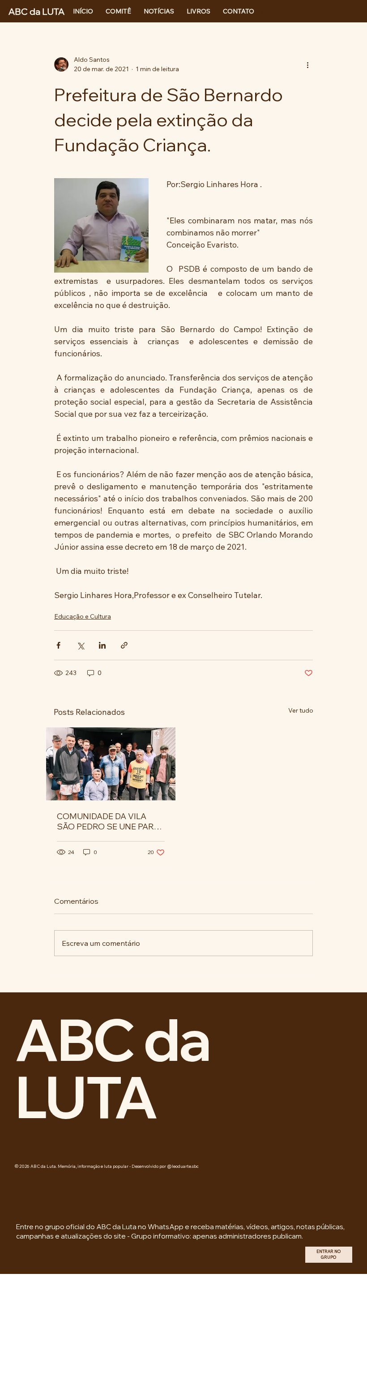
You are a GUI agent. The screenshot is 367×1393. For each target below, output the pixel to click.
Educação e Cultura (82, 616)
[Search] (259, 11)
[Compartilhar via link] (124, 645)
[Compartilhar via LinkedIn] (102, 645)
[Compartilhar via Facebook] (58, 645)
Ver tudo (300, 710)
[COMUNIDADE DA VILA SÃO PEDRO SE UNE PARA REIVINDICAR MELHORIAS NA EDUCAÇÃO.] (110, 763)
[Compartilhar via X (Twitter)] (80, 645)
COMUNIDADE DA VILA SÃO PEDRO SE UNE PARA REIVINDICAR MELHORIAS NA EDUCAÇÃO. (109, 821)
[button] (328, 1255)
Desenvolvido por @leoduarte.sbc (165, 1166)
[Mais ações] (307, 64)
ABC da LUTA (112, 1067)
